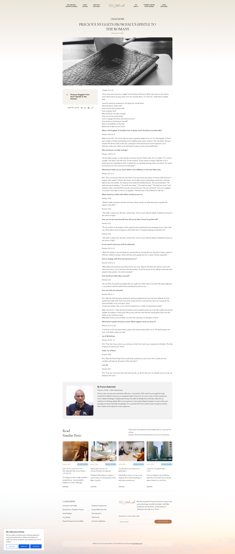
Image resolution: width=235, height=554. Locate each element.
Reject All (24, 546)
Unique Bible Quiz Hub (99, 509)
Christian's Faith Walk (82, 464)
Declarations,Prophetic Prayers (71, 5)
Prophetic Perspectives (99, 506)
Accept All (36, 546)
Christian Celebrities (98, 521)
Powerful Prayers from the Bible (149, 5)
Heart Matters (85, 5)
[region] (24, 539)
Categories (69, 501)
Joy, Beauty (136, 5)
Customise (12, 546)
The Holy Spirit (96, 513)
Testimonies (95, 517)
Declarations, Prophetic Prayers (73, 509)
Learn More (65, 486)
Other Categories (163, 5)
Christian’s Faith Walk (96, 5)
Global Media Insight (137, 543)
